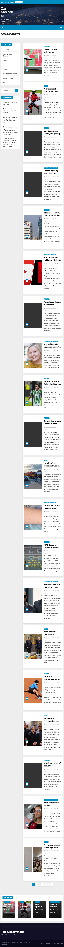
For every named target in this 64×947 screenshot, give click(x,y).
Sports (5, 69)
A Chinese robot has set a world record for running (10, 110)
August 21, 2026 (51, 263)
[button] (57, 27)
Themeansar (4, 944)
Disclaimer (60, 943)
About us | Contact (51, 943)
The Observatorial (7, 12)
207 (47, 885)
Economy (6, 50)
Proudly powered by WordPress (9, 942)
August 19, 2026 (51, 769)
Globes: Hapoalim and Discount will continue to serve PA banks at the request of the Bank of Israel (10, 142)
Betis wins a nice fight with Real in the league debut (52, 384)
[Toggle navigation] (61, 27)
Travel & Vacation (8, 78)
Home (42, 943)
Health (5, 60)
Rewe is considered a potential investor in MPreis (52, 305)
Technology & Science (10, 73)
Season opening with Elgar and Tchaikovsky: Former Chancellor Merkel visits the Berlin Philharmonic (10, 130)
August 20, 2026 (51, 511)
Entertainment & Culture (50, 167)
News (5, 65)
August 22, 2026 (51, 55)
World (5, 82)
